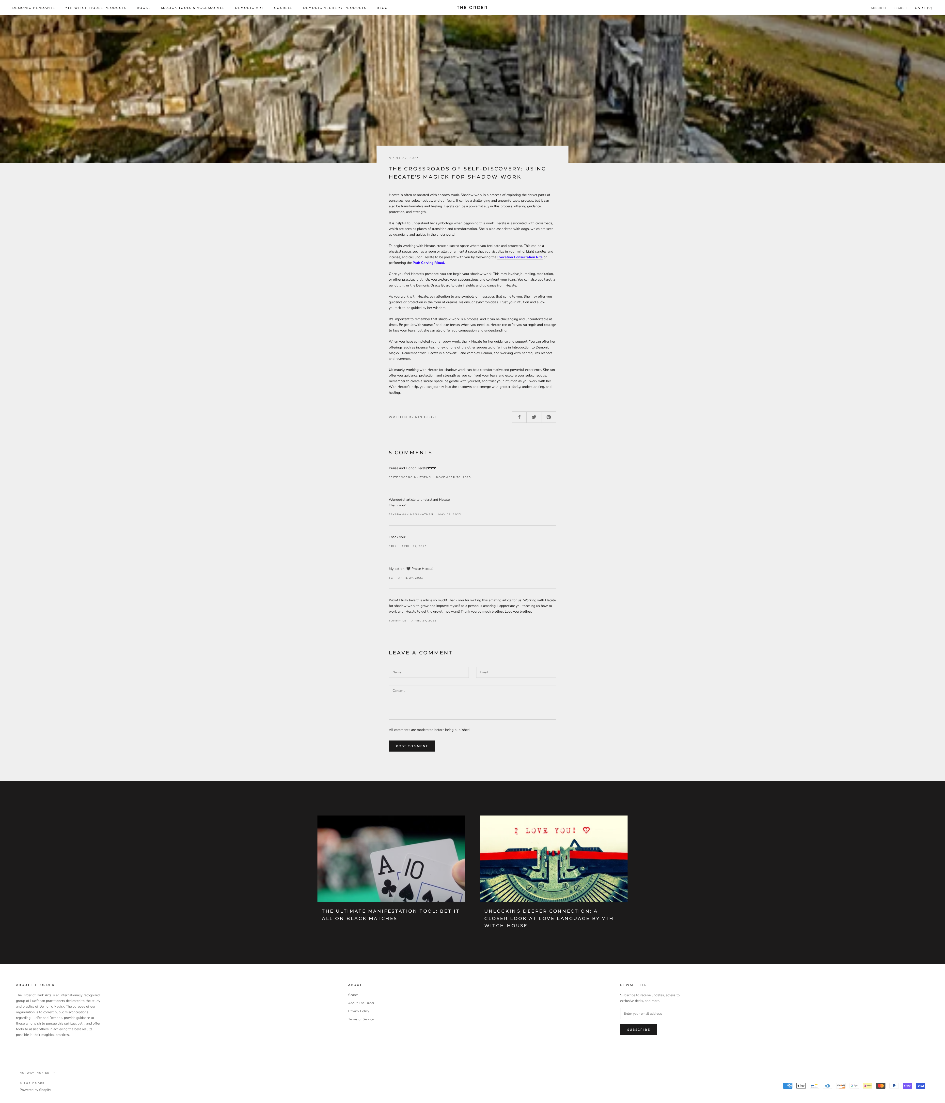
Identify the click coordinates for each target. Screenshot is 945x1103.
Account (879, 8)
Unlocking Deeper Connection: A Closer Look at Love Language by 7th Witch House (549, 918)
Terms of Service (361, 1019)
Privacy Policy (358, 1011)
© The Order (32, 1083)
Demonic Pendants (33, 8)
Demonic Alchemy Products (335, 8)
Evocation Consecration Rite (520, 257)
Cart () (924, 8)
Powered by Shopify (35, 1090)
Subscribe (638, 1029)
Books (144, 8)
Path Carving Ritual (428, 262)
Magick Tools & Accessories (193, 8)
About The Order (361, 1003)
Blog (382, 8)
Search (900, 8)
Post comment (412, 746)
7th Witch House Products (95, 8)
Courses (283, 8)
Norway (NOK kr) (35, 1072)
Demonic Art (249, 8)
